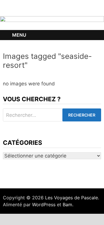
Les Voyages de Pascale (71, 197)
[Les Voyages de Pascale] (52, 23)
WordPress (43, 204)
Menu (19, 35)
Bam (67, 204)
